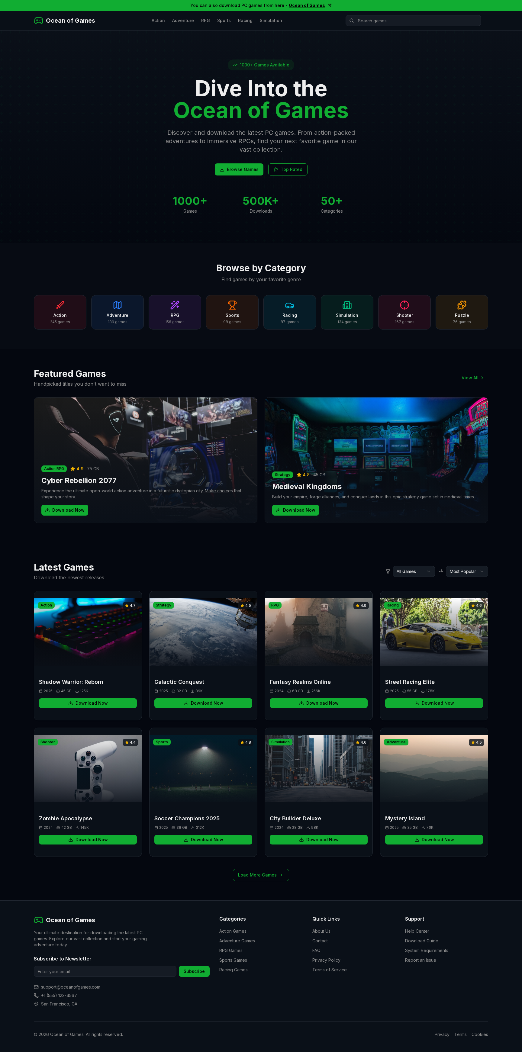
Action (158, 20)
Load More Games (257, 874)
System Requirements (426, 950)
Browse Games (243, 169)
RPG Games (231, 950)
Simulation (271, 20)
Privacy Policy (326, 960)
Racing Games (233, 969)
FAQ (316, 950)
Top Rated (291, 169)
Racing (245, 20)
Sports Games (233, 960)
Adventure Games (237, 940)
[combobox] (414, 571)
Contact (320, 940)
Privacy (442, 1034)
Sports (224, 20)
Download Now (68, 510)
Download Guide (421, 940)
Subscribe (194, 971)
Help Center (417, 931)
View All (470, 377)
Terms (460, 1034)
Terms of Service (329, 969)
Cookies (480, 1034)
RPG (205, 20)
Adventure (183, 20)
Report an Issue (420, 960)
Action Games (232, 931)
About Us (321, 931)
